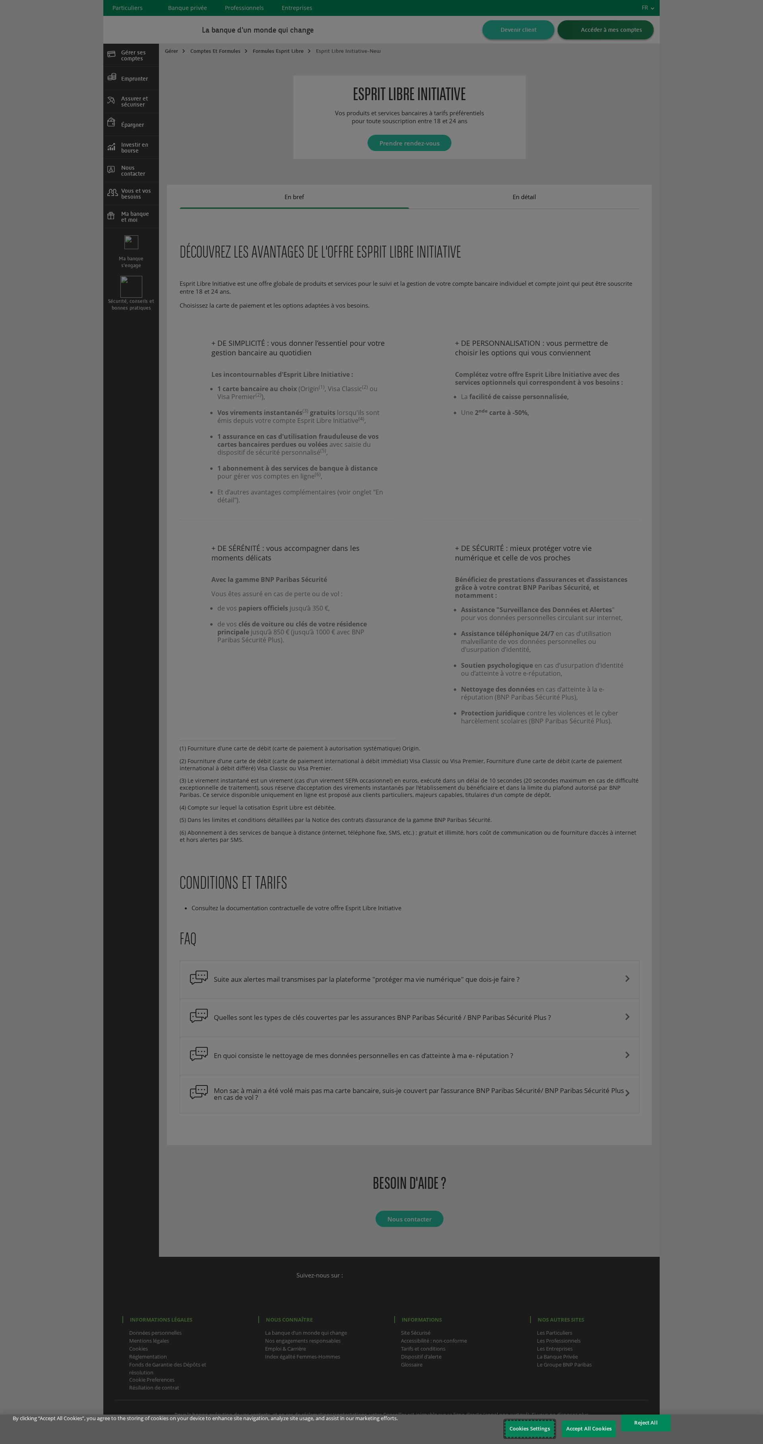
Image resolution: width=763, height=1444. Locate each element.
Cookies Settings (529, 1428)
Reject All (645, 1422)
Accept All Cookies (589, 1428)
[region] (381, 1429)
